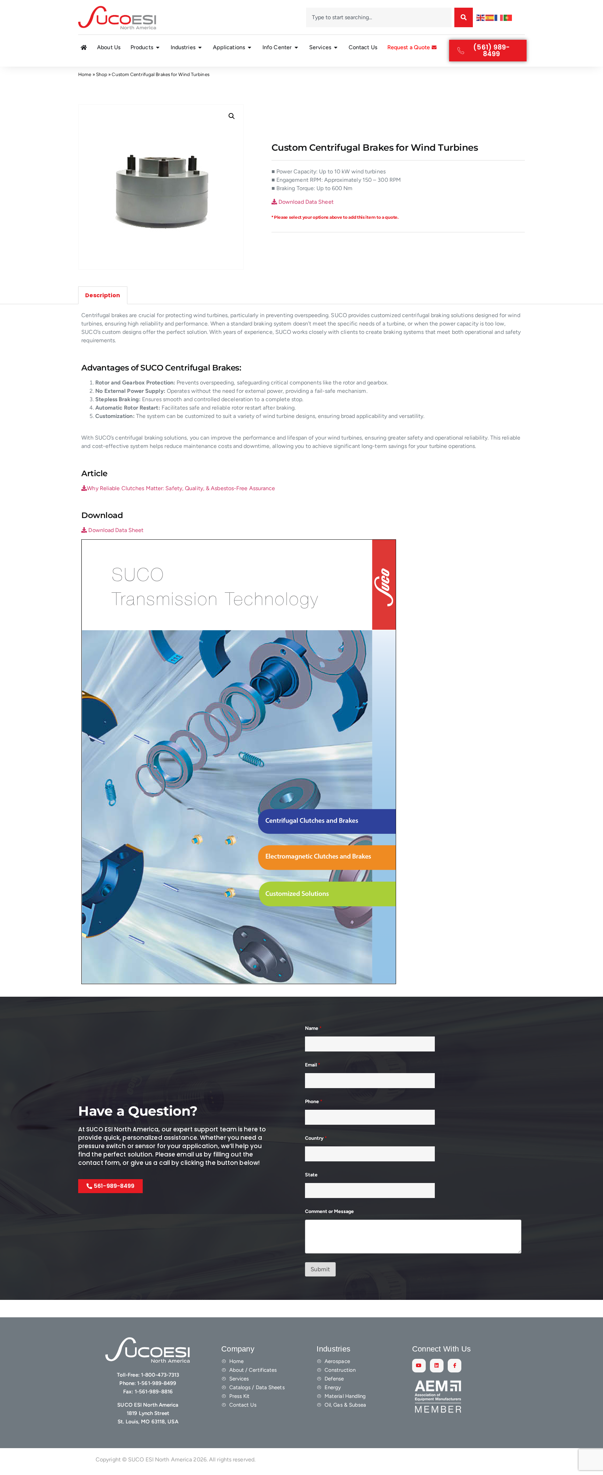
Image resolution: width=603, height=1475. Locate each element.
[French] (499, 17)
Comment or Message (329, 1211)
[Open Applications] (249, 47)
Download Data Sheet (305, 202)
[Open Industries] (200, 47)
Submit (320, 1269)
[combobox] (379, 17)
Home (84, 74)
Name (313, 1028)
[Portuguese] (508, 17)
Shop (101, 74)
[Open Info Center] (296, 47)
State (311, 1175)
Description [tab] (102, 295)
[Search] (463, 17)
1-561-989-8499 (156, 1383)
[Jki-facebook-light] (454, 1365)
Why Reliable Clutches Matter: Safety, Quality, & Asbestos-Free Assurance (181, 488)
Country (316, 1138)
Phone (313, 1102)
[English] (480, 17)
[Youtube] (419, 1365)
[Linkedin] (437, 1365)
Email (312, 1065)
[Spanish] (489, 17)
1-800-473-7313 (160, 1375)
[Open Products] (158, 47)
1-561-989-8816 (154, 1391)
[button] (231, 116)
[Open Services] (335, 47)
